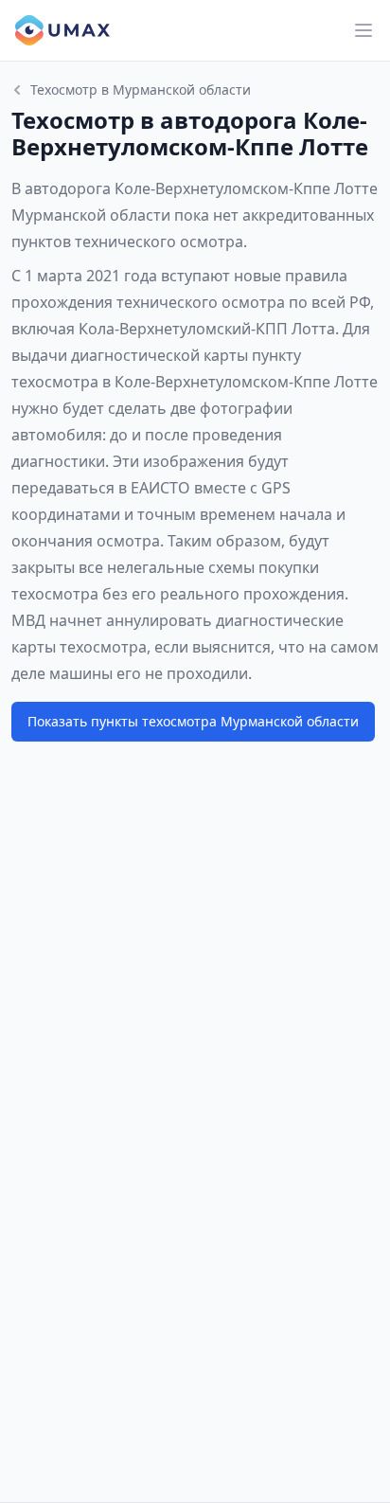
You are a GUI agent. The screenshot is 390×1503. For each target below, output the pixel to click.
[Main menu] (363, 30)
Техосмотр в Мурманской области (140, 89)
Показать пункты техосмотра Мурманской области (193, 721)
